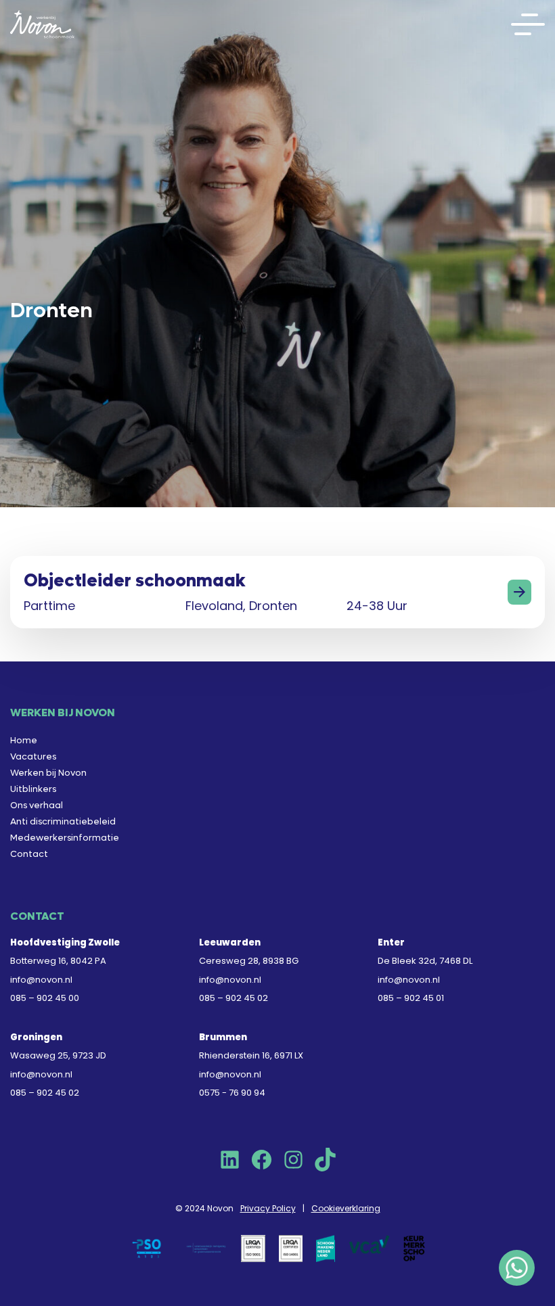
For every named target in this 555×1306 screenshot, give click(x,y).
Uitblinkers (33, 789)
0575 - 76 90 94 (232, 1092)
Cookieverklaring (345, 1208)
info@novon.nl (41, 979)
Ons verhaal (36, 805)
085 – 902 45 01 (411, 998)
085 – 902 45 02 (233, 998)
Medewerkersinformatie (64, 837)
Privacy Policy (268, 1208)
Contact (29, 854)
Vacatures (33, 756)
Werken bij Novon (48, 772)
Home (23, 740)
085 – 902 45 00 (44, 998)
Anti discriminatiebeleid (63, 821)
